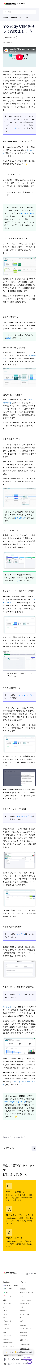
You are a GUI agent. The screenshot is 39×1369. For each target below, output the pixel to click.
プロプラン (21, 934)
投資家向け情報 (8, 1342)
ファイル (6, 1324)
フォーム (6, 1328)
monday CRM (16, 17)
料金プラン (24, 1340)
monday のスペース (26, 1292)
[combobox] (19, 12)
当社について (7, 1335)
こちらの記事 (20, 518)
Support (6, 17)
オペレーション (24, 1314)
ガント (5, 1314)
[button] (33, 4)
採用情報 (6, 1339)
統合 (4, 1307)
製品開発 (23, 1310)
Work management (11, 1285)
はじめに (26, 17)
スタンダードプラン (26, 695)
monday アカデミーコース (15, 1102)
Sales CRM (8, 1289)
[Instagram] (26, 1359)
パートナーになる (8, 1346)
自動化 (8, 338)
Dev (6, 1292)
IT (20, 1317)
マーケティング (24, 1303)
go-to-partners (27, 213)
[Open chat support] (29, 1363)
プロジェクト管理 (25, 1300)
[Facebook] (13, 1359)
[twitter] (22, 1359)
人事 (21, 1321)
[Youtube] (17, 1359)
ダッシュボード (9, 1007)
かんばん (6, 1317)
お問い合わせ (24, 1344)
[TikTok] (31, 1359)
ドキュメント (7, 1321)
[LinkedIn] (9, 1359)
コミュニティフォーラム (18, 1215)
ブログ (22, 1285)
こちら (15, 128)
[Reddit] (4, 1359)
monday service (10, 1296)
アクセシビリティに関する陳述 (14, 1364)
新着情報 (23, 1289)
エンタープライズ (25, 1329)
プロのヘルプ (12, 1238)
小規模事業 (23, 1332)
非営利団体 (23, 1335)
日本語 (31, 1274)
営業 (21, 1307)
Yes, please (27, 1357)
